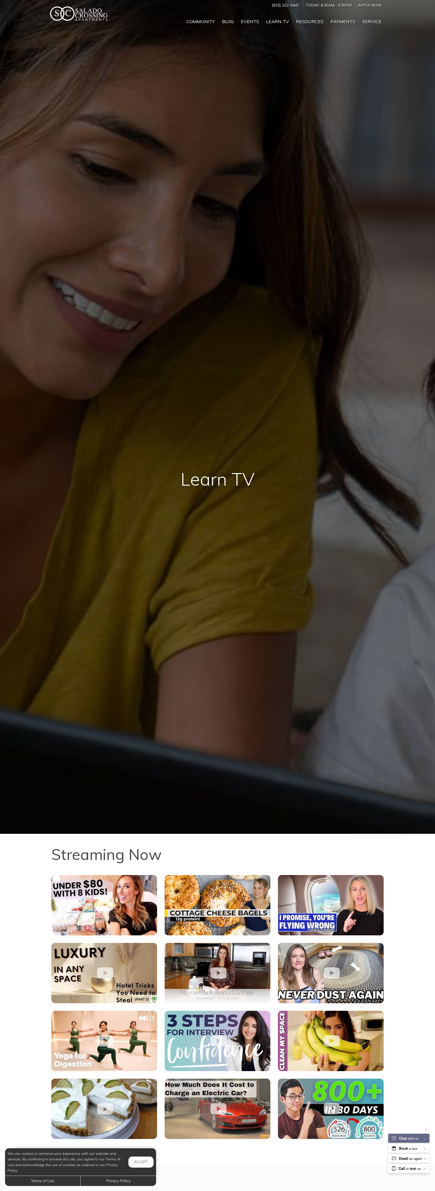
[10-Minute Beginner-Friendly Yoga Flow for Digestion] (104, 1041)
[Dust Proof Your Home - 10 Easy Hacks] (331, 973)
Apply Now (369, 5)
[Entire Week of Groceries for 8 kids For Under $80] (104, 905)
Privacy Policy (118, 1180)
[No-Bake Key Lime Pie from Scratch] (104, 1109)
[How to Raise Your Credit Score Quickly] (331, 1109)
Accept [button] (141, 1162)
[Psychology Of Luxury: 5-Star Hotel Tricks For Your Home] (104, 973)
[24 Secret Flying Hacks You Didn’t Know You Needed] (331, 905)
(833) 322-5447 (285, 5)
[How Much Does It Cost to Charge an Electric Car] (217, 1109)
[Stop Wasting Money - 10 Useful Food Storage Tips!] (331, 1041)
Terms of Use (42, 1180)
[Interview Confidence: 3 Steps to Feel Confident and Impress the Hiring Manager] (217, 1041)
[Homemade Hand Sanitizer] (217, 973)
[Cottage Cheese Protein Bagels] (217, 905)
